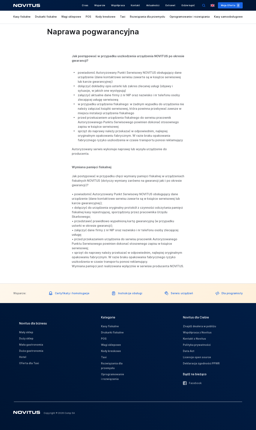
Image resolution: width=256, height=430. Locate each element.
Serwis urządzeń (182, 293)
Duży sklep (26, 338)
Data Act (188, 351)
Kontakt (135, 5)
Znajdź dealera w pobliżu (199, 326)
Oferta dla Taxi (29, 363)
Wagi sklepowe (71, 16)
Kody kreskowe (105, 16)
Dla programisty (232, 293)
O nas (85, 5)
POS (88, 16)
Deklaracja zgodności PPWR (201, 363)
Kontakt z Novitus (194, 338)
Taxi (122, 16)
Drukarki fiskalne (46, 16)
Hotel (22, 357)
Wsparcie (99, 5)
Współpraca (118, 5)
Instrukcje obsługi (130, 293)
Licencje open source (197, 357)
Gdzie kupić (188, 5)
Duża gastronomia (31, 350)
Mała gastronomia (31, 344)
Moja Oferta (230, 5)
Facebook (195, 383)
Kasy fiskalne (22, 16)
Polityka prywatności (197, 344)
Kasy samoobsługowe (228, 16)
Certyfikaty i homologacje (72, 293)
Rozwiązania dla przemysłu (147, 16)
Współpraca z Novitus (197, 332)
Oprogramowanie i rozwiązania (190, 16)
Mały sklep (26, 332)
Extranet (170, 5)
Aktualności (152, 5)
